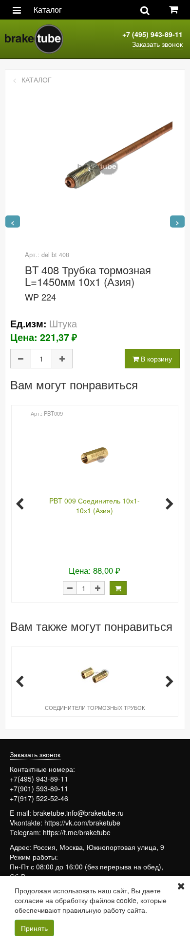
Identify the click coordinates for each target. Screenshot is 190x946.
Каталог (48, 9)
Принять (34, 928)
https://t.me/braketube (77, 832)
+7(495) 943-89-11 (39, 779)
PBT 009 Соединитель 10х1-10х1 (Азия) (94, 505)
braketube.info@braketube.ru (78, 813)
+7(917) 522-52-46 (39, 798)
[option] (94, 503)
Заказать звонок (157, 44)
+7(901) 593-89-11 (39, 788)
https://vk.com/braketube (82, 822)
